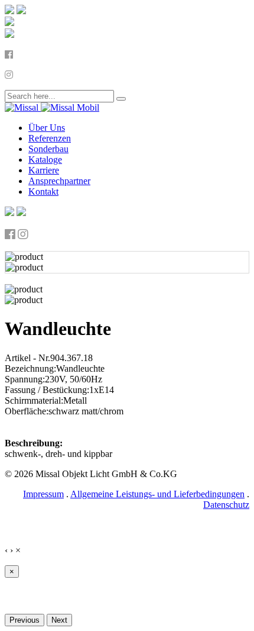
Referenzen (49, 138)
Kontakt (43, 191)
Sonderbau (48, 149)
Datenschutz (226, 505)
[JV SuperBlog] (52, 107)
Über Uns (46, 128)
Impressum (43, 494)
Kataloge (45, 159)
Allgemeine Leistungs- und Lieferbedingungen (157, 494)
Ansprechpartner (59, 181)
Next (59, 620)
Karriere (43, 170)
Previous (24, 620)
